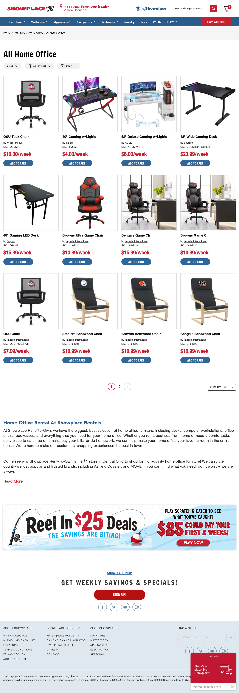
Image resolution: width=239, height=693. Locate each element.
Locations (11, 645)
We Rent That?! (163, 22)
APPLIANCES (98, 645)
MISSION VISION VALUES (19, 640)
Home (6, 32)
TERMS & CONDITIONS (18, 649)
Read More (13, 482)
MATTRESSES (99, 640)
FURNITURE (97, 635)
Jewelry (129, 22)
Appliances (61, 22)
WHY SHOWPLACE (15, 635)
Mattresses (38, 22)
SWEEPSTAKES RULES (61, 645)
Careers (53, 649)
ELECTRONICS (99, 649)
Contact (53, 654)
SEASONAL (97, 654)
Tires (143, 22)
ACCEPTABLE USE (15, 659)
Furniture (15, 22)
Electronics (108, 22)
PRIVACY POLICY (14, 654)
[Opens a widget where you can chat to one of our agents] (213, 672)
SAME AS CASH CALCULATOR (66, 640)
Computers (84, 22)
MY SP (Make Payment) (63, 635)
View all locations (75, 10)
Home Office (35, 32)
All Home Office (55, 32)
